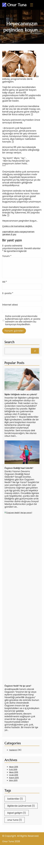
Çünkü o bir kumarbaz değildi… (17, 226)
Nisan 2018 (13, 766)
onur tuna (14, 819)
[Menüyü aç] (31, 4)
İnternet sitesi (10, 304)
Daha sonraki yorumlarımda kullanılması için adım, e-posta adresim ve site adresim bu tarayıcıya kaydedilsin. (22, 320)
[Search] (35, 351)
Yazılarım (13, 750)
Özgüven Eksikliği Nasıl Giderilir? (19, 468)
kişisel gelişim (16, 812)
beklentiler (15, 798)
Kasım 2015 (14, 777)
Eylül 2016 (13, 769)
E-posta (7, 293)
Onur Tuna (17, 4)
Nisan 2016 (13, 772)
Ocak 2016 (13, 775)
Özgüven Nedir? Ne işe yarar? (18, 685)
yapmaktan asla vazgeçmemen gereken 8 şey (18, 233)
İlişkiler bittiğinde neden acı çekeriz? (21, 394)
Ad (4, 281)
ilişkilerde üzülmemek (21, 805)
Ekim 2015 (13, 780)
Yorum (6, 256)
